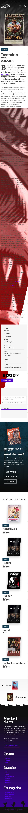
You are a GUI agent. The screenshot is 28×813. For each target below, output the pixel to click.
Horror (7, 774)
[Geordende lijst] (10, 403)
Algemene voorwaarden (13, 811)
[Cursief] (5, 403)
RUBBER (17, 281)
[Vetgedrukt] (3, 403)
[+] (21, 402)
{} (19, 402)
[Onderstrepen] (6, 403)
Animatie (8, 782)
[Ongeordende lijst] (12, 403)
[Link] (18, 403)
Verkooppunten (11, 477)
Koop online (10, 481)
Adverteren (8, 798)
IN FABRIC (5, 74)
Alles (6, 772)
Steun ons (8, 796)
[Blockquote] (14, 403)
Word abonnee (11, 472)
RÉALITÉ (12, 285)
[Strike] (8, 403)
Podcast (7, 760)
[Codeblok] (16, 403)
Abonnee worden (12, 746)
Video (6, 762)
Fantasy (7, 778)
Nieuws (7, 758)
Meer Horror (7, 380)
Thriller (7, 780)
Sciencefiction (9, 776)
